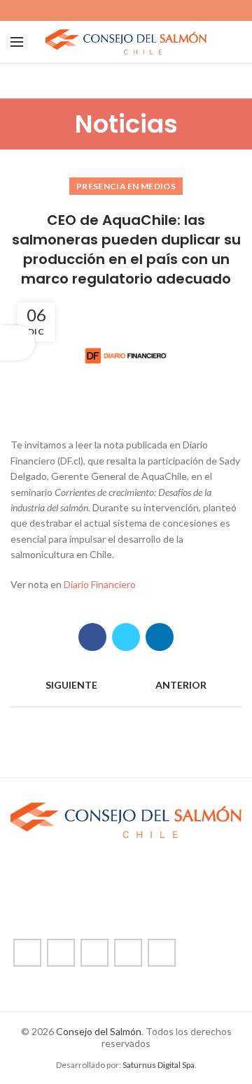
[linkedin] (158, 10)
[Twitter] (110, 10)
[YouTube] (142, 10)
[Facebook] (94, 10)
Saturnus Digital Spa (158, 1065)
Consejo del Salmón (98, 1031)
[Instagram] (126, 10)
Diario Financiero (100, 584)
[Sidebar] (17, 342)
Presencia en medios (126, 186)
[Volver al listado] (125, 685)
